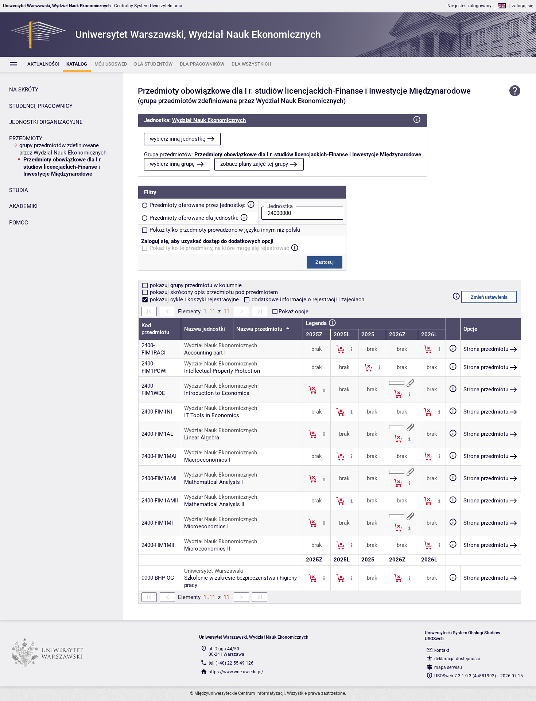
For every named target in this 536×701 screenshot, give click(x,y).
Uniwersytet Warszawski (214, 571)
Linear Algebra (201, 437)
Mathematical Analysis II (214, 504)
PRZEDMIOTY (25, 138)
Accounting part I (205, 352)
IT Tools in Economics (211, 415)
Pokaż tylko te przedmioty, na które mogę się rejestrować (219, 248)
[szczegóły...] (351, 349)
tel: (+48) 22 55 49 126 (231, 663)
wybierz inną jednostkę (177, 139)
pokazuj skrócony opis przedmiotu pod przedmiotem (213, 292)
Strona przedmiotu (485, 349)
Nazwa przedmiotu (260, 329)
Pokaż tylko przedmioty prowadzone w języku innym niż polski (224, 230)
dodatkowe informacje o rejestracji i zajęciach (307, 299)
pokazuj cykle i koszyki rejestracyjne (194, 299)
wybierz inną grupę (172, 164)
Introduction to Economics (216, 393)
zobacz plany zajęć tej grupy (254, 164)
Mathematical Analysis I (213, 482)
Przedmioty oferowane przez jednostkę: (197, 205)
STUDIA (18, 190)
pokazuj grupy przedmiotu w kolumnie (195, 285)
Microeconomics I (206, 526)
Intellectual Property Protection (222, 371)
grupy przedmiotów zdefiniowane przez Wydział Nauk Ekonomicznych (62, 149)
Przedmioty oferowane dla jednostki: (194, 218)
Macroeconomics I (207, 460)
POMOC (18, 222)
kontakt (441, 650)
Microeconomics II (207, 548)
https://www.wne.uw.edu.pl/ (236, 671)
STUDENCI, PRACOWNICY (41, 106)
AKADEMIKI (23, 206)
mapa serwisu (448, 667)
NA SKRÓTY (23, 89)
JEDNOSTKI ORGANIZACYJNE (46, 122)
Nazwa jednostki (204, 329)
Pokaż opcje (293, 311)
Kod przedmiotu (155, 329)
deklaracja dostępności (457, 658)
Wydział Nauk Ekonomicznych (209, 120)
